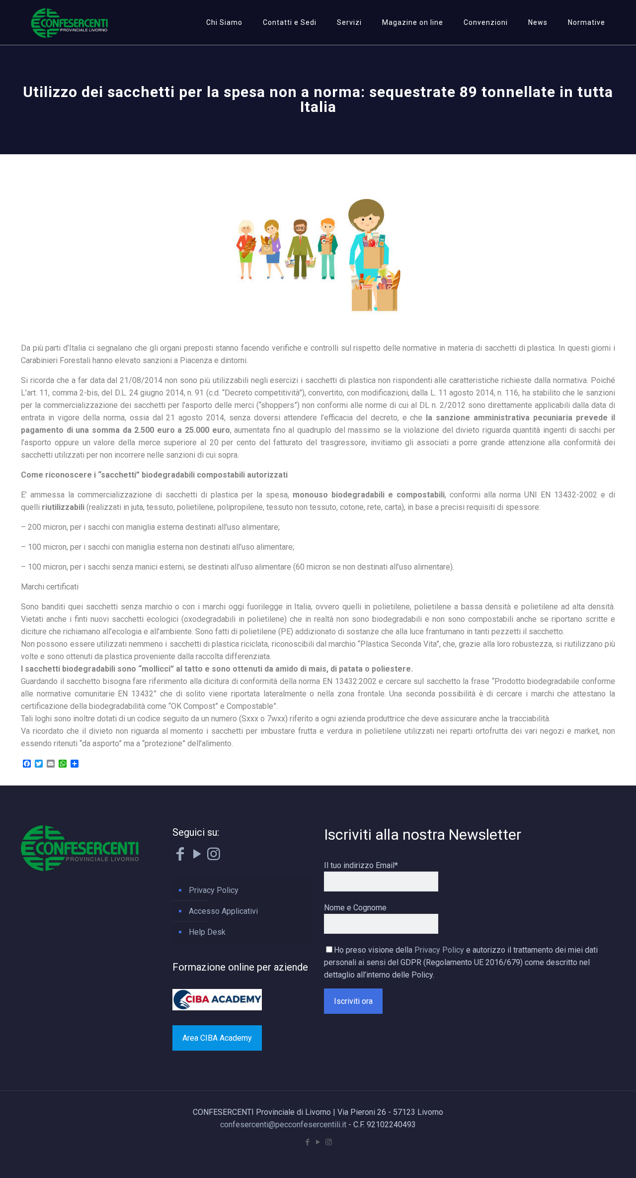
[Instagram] (213, 856)
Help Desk (207, 932)
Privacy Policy (213, 890)
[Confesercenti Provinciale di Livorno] (69, 22)
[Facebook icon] (308, 1142)
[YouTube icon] (318, 1142)
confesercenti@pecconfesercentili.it (283, 1124)
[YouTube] (196, 856)
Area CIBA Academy (217, 1038)
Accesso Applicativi (223, 911)
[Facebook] (179, 856)
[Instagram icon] (328, 1142)
